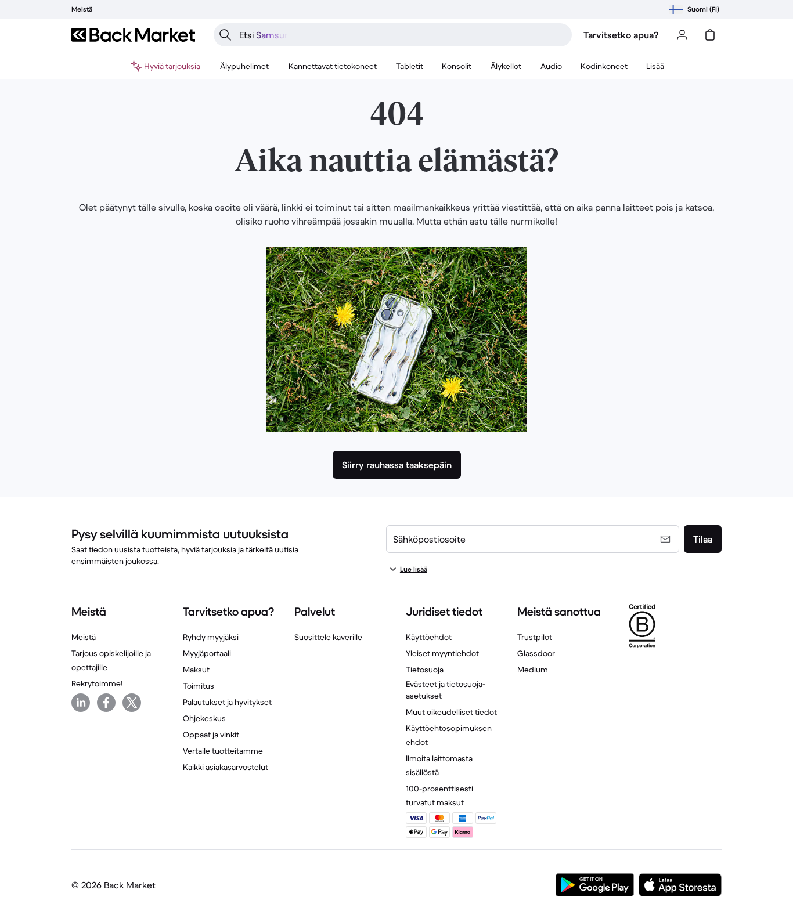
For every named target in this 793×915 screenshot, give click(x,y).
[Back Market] (133, 35)
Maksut (196, 669)
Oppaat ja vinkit (211, 734)
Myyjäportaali (207, 653)
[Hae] (225, 35)
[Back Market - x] (131, 702)
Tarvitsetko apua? (621, 35)
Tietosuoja (425, 669)
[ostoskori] (710, 34)
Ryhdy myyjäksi (211, 637)
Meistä (83, 637)
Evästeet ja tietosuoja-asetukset (445, 690)
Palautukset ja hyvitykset (227, 702)
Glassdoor (536, 653)
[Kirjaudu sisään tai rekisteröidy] (682, 34)
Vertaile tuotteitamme (223, 751)
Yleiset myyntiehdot (442, 653)
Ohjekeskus (204, 718)
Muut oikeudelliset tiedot (451, 712)
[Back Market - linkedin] (80, 702)
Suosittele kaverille (328, 637)
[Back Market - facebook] (106, 702)
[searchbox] (402, 34)
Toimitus (198, 686)
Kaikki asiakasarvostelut (225, 767)
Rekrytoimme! (96, 683)
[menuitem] (244, 66)
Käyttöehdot (429, 637)
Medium (532, 669)
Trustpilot (534, 637)
